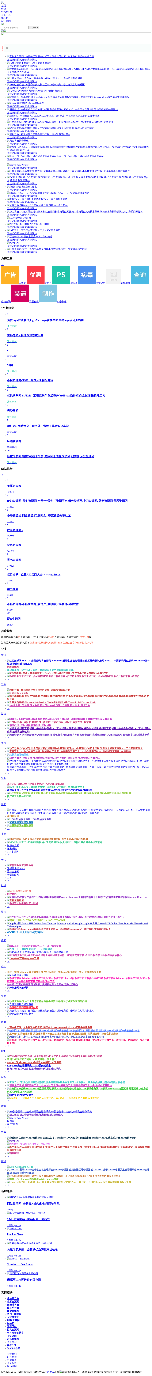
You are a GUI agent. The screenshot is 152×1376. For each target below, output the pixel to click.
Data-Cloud (27, 1167)
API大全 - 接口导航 (40, 224)
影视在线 (12, 894)
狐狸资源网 (27, 822)
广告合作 (12, 1357)
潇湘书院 (12, 848)
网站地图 (12, 1366)
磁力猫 (10, 1121)
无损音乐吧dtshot (16, 868)
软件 (3, 966)
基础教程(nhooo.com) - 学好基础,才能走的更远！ (85, 929)
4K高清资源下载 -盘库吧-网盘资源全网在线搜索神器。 (95, 955)
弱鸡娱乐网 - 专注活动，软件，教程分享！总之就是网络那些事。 (41, 670)
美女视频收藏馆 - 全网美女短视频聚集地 (73, 1010)
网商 (3, 1022)
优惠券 (48, 283)
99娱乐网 (23, 987)
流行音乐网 (13, 871)
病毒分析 (100, 283)
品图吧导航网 (31, 1007)
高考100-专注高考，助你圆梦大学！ (66, 787)
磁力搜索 (23, 165)
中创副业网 (27, 1013)
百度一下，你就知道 (41, 236)
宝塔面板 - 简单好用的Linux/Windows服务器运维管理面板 (99, 97)
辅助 (3, 778)
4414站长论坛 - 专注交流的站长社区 (66, 84)
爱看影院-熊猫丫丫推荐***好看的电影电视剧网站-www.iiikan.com (112, 897)
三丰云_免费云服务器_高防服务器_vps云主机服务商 (91, 1033)
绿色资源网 (27, 1095)
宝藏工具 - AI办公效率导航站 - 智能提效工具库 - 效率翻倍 (100, 751)
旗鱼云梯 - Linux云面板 (46, 1179)
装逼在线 (34, 301)
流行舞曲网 (27, 865)
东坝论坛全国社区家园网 (49, 91)
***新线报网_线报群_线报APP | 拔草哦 (70, 722)
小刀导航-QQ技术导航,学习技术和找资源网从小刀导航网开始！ (109, 211)
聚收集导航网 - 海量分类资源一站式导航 (73, 56)
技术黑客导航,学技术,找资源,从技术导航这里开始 (87, 122)
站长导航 (23, 754)
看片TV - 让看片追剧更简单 (52, 199)
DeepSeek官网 (31, 958)
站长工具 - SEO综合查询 (48, 230)
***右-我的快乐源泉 (40, 819)
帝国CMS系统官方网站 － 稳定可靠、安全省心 (31, 1059)
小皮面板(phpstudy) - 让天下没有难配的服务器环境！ (93, 1176)
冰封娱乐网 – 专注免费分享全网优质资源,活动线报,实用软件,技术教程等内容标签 (49, 790)
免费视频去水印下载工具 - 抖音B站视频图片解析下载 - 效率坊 (106, 676)
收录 (3, 743)
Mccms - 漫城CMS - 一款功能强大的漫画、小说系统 (34, 1062)
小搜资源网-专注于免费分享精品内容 (67, 249)
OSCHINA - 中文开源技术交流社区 (25, 932)
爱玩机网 (23, 975)
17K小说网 (12, 851)
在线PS (73, 283)
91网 (16, 243)
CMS (3, 1051)
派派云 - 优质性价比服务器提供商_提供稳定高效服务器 (96, 1082)
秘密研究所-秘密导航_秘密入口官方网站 (73, 128)
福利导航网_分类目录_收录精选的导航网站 (77, 757)
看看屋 (20, 900)
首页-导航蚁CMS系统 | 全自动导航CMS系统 (79, 1056)
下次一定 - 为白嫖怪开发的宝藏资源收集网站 (80, 156)
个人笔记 (12, 1342)
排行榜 (4, 18)
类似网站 (32, 59)
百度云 (50, 1372)
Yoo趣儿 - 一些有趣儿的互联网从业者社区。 (79, 115)
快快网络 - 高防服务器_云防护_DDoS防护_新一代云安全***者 (107, 1030)
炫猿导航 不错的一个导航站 (53, 205)
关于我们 (12, 1354)
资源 (3, 996)
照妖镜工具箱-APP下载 (19, 796)
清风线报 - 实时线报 (40, 725)
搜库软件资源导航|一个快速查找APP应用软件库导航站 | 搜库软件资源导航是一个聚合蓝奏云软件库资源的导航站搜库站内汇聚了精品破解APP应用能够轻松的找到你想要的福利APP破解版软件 (78, 768)
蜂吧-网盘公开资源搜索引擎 (53, 952)
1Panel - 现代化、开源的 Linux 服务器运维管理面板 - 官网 (100, 1182)
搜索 (3, 940)
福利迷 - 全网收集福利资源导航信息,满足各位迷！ (88, 719)
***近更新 (6, 12)
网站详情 (22, 59)
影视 (3, 885)
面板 (3, 1161)
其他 (3, 1132)
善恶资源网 (27, 825)
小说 (3, 833)
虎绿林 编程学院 (35, 103)
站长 (3, 1077)
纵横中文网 (13, 845)
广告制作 (61, 301)
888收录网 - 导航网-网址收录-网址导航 (70, 705)
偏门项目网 (13, 816)
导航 (3, 684)
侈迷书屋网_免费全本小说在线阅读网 (68, 839)
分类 (3, 8)
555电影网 (25, 218)
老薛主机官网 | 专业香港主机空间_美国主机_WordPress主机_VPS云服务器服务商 (49, 1027)
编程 (3, 911)
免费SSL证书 (30, 186)
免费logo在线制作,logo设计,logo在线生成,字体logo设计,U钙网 (105, 1137)
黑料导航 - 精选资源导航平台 (55, 134)
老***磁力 (12, 1124)
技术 (3, 655)
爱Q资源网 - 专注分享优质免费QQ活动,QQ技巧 (83, 673)
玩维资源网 (13, 667)
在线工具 (6, 15)
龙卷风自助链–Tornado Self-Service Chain (74, 702)
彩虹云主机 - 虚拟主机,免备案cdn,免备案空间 (80, 1036)
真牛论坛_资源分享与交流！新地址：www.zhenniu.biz (35, 784)
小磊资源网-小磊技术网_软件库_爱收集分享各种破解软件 (100, 171)
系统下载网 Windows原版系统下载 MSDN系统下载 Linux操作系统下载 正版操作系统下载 (54, 972)
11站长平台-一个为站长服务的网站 (64, 78)
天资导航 (23, 140)
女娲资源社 (27, 1004)
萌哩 (16, 1153)
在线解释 (125, 283)
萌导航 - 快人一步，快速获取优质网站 (69, 193)
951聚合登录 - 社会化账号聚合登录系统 (71, 1111)
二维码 (22, 283)
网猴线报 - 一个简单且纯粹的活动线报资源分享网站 (91, 109)
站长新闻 (6, 21)
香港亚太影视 (31, 903)
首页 (3, 5)
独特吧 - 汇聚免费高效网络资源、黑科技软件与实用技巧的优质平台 (42, 984)
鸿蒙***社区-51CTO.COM (51, 920)
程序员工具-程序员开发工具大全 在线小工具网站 (86, 1085)
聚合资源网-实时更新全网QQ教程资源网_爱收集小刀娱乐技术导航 (114, 734)
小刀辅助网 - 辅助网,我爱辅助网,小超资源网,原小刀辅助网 (100, 793)
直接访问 (12, 59)
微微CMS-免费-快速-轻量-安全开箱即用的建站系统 (34, 1068)
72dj (9, 877)
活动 (3, 713)
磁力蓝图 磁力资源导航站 (49, 1114)
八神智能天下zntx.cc (40, 62)
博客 (3, 804)
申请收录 (12, 1360)
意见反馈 (12, 1363)
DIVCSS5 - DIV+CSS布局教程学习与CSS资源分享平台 (96, 917)
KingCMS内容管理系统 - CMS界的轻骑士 (29, 1065)
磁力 (3, 1106)
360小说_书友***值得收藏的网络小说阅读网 (79, 842)
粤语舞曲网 (13, 874)
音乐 (3, 860)
